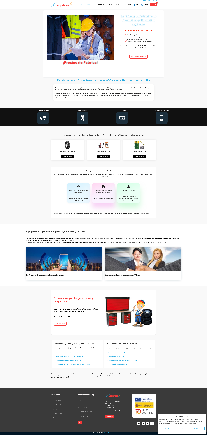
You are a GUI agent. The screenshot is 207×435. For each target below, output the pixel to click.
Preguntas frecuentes (57, 400)
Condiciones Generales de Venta (87, 416)
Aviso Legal (81, 404)
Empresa (80, 400)
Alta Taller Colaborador (57, 418)
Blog (80, 422)
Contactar (109, 417)
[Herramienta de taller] (103, 150)
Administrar (197, 428)
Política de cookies (174, 432)
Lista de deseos (55, 409)
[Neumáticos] (67, 150)
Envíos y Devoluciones (57, 405)
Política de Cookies (83, 408)
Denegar (182, 428)
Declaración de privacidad (187, 432)
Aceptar (166, 428)
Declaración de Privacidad (85, 411)
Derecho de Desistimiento (58, 413)
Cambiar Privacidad (108, 433)
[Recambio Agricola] (139, 150)
